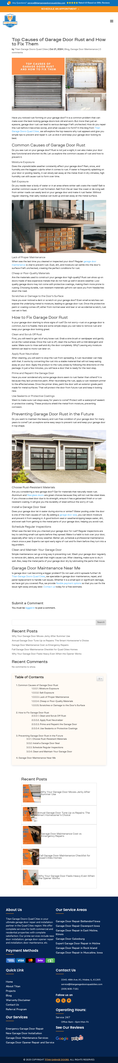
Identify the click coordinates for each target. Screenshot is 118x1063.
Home (9, 981)
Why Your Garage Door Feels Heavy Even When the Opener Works (46, 654)
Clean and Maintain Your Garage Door (52, 752)
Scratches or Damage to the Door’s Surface (62, 706)
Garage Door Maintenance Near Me (37, 758)
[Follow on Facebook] (58, 1000)
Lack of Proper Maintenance (54, 697)
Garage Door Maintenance (84, 50)
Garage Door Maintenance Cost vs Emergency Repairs (40, 645)
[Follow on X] (63, 1000)
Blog (67, 50)
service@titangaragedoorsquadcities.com (46, 3)
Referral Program (16, 1009)
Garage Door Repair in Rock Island (76, 948)
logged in (30, 608)
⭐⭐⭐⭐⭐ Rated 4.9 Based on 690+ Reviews (88, 3)
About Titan (13, 986)
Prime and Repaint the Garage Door (58, 725)
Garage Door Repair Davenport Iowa (78, 926)
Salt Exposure (47, 693)
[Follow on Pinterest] (69, 1000)
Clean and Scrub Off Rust (53, 716)
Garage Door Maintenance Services (27, 1038)
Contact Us (12, 1004)
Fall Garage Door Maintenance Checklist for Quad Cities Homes (45, 650)
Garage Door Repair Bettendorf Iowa (78, 921)
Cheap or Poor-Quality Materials (56, 701)
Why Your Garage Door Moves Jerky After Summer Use (41, 636)
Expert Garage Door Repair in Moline (78, 943)
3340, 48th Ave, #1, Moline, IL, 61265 (80, 979)
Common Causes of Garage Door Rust (38, 686)
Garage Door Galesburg (70, 939)
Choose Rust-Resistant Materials (49, 739)
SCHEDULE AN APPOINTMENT (59, 9)
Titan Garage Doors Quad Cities (31, 50)
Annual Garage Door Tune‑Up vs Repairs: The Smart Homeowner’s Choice (50, 641)
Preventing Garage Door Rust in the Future (40, 736)
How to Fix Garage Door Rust (33, 713)
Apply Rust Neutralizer (51, 720)
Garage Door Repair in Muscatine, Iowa (79, 952)
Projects (11, 991)
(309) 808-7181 (70, 988)
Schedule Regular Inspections (48, 748)
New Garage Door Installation (24, 1033)
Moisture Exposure (49, 689)
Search (101, 623)
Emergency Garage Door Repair (25, 1028)
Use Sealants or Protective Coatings (58, 729)
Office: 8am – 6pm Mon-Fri (75, 1022)
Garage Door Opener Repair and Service (30, 1042)
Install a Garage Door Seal (46, 744)
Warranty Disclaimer (18, 1000)
